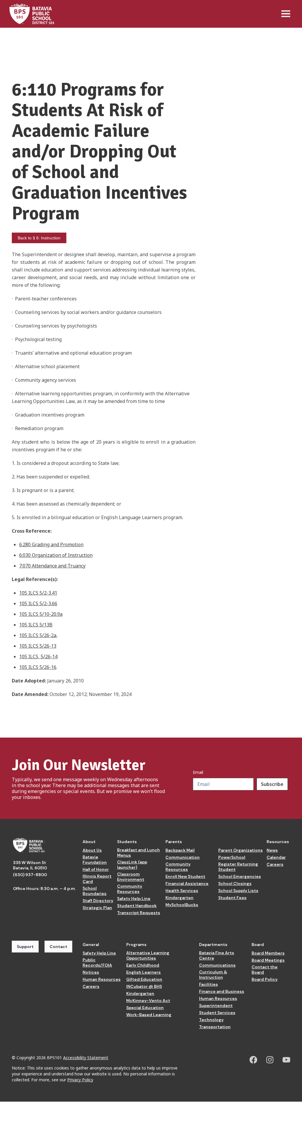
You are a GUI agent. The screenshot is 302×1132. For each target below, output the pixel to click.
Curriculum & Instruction (213, 974)
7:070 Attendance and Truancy (52, 565)
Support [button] (25, 946)
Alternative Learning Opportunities (147, 955)
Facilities (208, 984)
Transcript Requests (138, 912)
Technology (211, 1019)
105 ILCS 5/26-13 (37, 646)
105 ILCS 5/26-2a (37, 635)
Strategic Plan (97, 907)
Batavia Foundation (95, 859)
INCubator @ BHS (144, 986)
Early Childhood (142, 965)
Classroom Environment (130, 876)
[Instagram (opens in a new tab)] (269, 1059)
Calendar (276, 857)
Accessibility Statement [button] (85, 1057)
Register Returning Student (238, 866)
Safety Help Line (133, 898)
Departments (213, 944)
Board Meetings (268, 960)
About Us (92, 850)
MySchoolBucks (181, 904)
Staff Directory (98, 900)
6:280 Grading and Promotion (51, 544)
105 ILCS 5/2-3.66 (38, 603)
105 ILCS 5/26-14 (38, 656)
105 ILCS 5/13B (35, 624)
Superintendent (216, 1005)
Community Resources (129, 888)
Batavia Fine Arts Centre (216, 955)
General (91, 944)
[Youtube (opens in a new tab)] (286, 1060)
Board (258, 944)
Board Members (268, 953)
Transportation (215, 1026)
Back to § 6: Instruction (39, 238)
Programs (136, 944)
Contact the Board (265, 969)
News (272, 850)
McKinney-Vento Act (148, 1000)
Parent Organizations (240, 850)
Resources (278, 841)
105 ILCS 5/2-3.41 (38, 593)
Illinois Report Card (97, 878)
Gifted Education (144, 979)
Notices (91, 972)
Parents (173, 841)
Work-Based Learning (148, 1014)
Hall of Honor (96, 869)
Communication (182, 857)
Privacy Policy (80, 1079)
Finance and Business (221, 991)
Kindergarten (179, 897)
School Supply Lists (238, 890)
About (89, 841)
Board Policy (265, 979)
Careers (275, 864)
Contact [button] (58, 946)
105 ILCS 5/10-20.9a (41, 614)
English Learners (143, 972)
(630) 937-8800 (30, 874)
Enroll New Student (185, 876)
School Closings (235, 883)
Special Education (145, 1007)
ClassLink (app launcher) (132, 864)
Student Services (217, 1012)
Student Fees (232, 897)
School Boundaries (94, 891)
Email (198, 772)
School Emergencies (239, 876)
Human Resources (102, 979)
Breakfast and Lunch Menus (138, 852)
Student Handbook (137, 905)
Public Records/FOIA (97, 962)
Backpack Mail (180, 850)
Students (127, 841)
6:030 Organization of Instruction (56, 555)
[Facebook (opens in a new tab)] (253, 1060)
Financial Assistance (187, 883)
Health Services (181, 890)
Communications (217, 965)
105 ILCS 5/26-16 (37, 667)
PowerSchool (231, 857)
